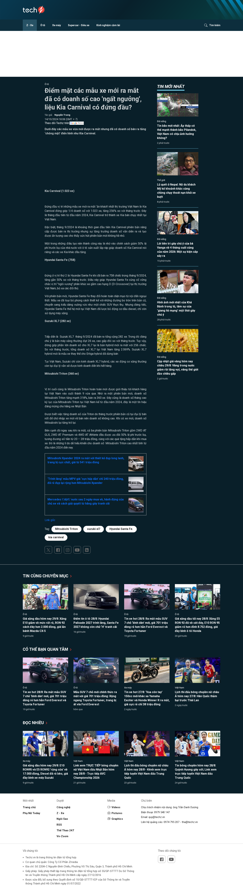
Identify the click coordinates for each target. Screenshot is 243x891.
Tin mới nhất (170, 86)
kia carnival (56, 537)
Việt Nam (179, 687)
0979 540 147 (162, 812)
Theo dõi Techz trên (57, 123)
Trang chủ (29, 807)
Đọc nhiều (34, 722)
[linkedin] (87, 550)
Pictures (117, 813)
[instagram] (67, 550)
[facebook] (58, 550)
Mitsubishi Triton (66, 529)
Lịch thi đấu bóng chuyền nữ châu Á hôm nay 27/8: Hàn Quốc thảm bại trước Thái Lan (197, 696)
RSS (59, 824)
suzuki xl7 (93, 529)
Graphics (117, 818)
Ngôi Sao (62, 818)
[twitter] (48, 550)
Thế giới (161, 180)
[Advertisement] (95, 164)
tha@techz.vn (190, 822)
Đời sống (161, 121)
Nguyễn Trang (62, 115)
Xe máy (56, 25)
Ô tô (42, 25)
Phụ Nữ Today (31, 813)
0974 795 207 (171, 822)
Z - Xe (29, 25)
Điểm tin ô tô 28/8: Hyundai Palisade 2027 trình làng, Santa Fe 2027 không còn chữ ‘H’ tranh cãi (96, 623)
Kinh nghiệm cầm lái (108, 25)
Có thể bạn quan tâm (46, 649)
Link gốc (50, 520)
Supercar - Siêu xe (78, 25)
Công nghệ (63, 807)
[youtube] (77, 550)
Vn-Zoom (62, 836)
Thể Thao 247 (65, 830)
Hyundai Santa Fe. (121, 529)
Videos (116, 807)
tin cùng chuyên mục (46, 576)
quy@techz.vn (157, 817)
